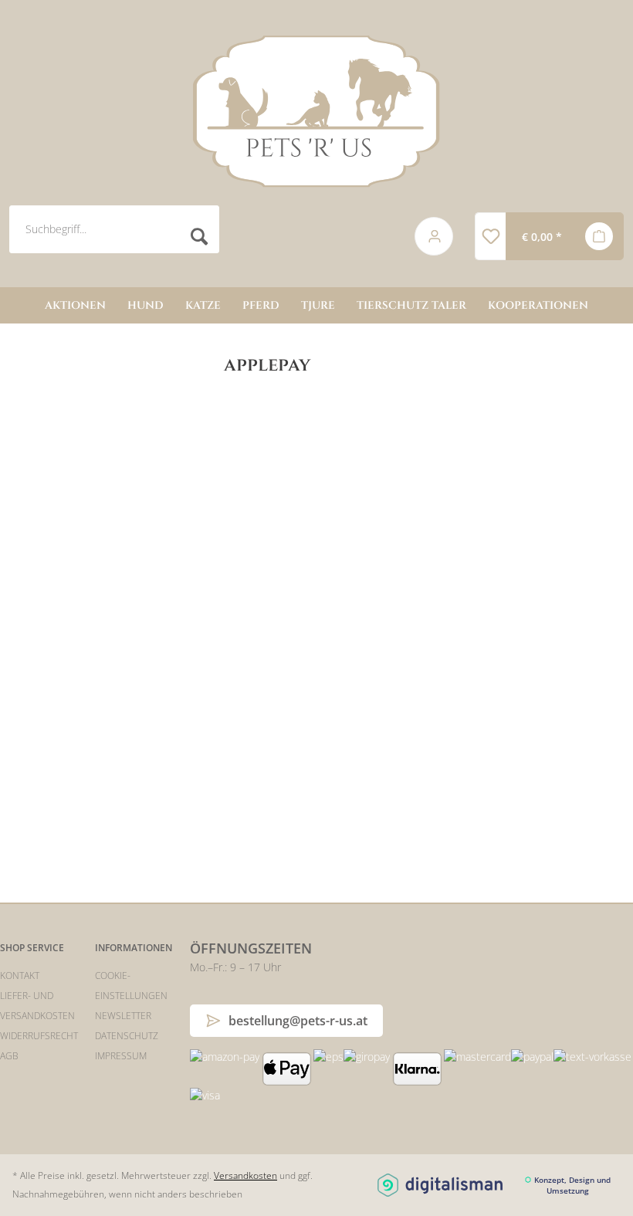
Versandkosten (245, 1175)
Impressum (121, 1055)
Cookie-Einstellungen (131, 985)
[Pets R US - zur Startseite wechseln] (316, 111)
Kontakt (19, 975)
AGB (9, 1055)
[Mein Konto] (434, 236)
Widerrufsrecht (39, 1035)
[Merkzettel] (490, 236)
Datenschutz (126, 1035)
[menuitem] (200, 236)
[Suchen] (199, 236)
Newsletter (123, 1015)
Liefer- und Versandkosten (37, 1005)
